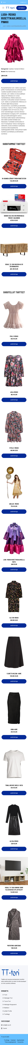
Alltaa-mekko (14, 841)
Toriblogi (7, 1014)
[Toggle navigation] (3, 7)
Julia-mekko (14, 392)
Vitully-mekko (14, 448)
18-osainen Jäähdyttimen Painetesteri (14, 178)
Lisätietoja (14, 81)
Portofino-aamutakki (14, 946)
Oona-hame (14, 729)
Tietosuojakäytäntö (10, 1042)
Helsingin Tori (8, 998)
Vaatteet (11, 69)
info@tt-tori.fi (23, 2)
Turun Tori (7, 1001)
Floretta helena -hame (14, 673)
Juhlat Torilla (8, 1011)
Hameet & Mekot (19, 69)
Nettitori (6, 1008)
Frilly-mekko (14, 336)
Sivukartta (20, 1042)
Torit (5, 995)
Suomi (4, 2)
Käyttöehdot (20, 1040)
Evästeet (13, 1040)
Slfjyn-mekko (14, 618)
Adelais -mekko (14, 504)
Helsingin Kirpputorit (10, 1004)
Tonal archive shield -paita (14, 785)
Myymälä (22, 8)
